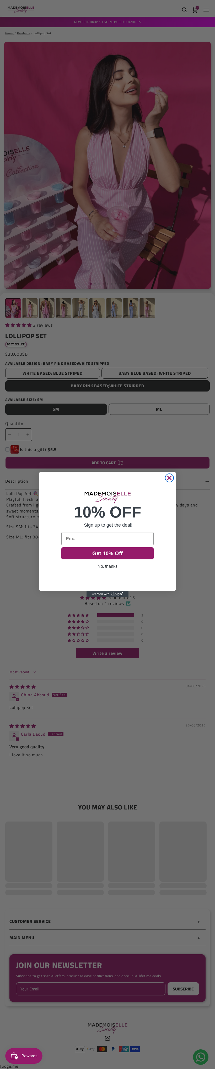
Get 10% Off (107, 553)
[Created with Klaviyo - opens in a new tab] (107, 594)
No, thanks (107, 566)
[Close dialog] (169, 478)
